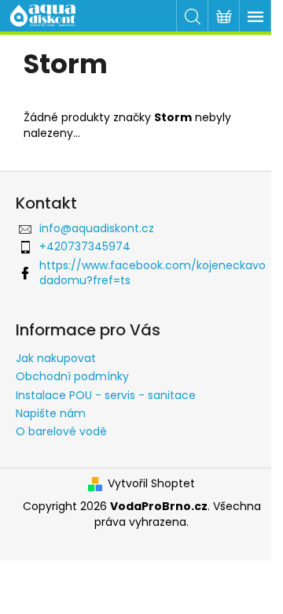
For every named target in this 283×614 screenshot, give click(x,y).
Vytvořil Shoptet (151, 483)
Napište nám (51, 413)
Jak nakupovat (56, 358)
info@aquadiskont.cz (96, 228)
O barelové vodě (61, 431)
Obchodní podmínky (72, 376)
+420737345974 (84, 246)
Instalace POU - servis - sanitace (106, 395)
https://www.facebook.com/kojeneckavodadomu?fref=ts (152, 272)
